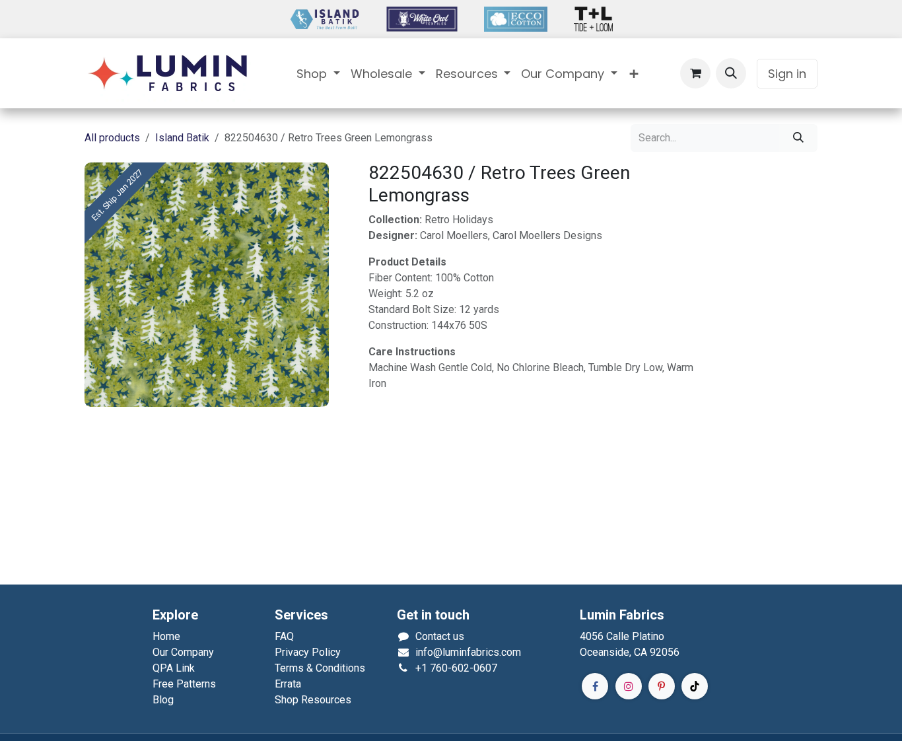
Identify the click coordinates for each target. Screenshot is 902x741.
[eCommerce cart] (695, 73)
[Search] (798, 138)
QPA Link (174, 668)
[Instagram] (628, 686)
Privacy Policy (308, 652)
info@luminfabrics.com (468, 652)
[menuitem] (318, 73)
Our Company (183, 652)
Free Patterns (184, 684)
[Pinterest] (661, 686)
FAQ (284, 636)
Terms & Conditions (320, 668)
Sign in (787, 73)
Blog (163, 699)
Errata (288, 684)
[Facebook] (595, 686)
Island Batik (182, 137)
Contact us (439, 636)
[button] (731, 73)
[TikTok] (694, 686)
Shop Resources (313, 699)
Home (166, 636)
